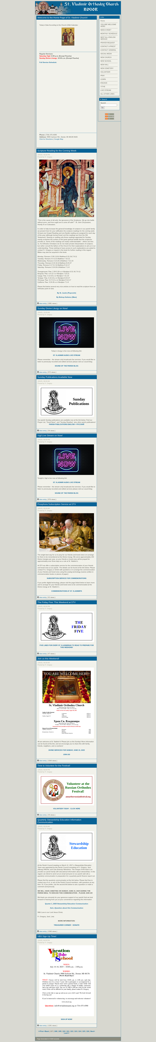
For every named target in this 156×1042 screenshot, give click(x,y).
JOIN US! (66, 754)
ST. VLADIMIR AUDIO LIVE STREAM (66, 355)
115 (83, 1031)
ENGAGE (103, 83)
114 (79, 1031)
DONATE (76, 925)
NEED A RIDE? (105, 30)
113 (75, 1031)
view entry (43, 303)
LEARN (103, 79)
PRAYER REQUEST (107, 43)
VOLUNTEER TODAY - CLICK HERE (66, 809)
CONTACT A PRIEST (108, 46)
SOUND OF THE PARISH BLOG (66, 366)
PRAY (102, 76)
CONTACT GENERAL (108, 50)
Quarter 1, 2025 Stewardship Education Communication (66, 904)
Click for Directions (46, 139)
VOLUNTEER (105, 72)
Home (102, 21)
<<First (41, 1031)
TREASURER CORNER (62, 925)
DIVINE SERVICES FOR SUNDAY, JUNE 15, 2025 (67, 750)
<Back (46, 1031)
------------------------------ (109, 23)
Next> (92, 1031)
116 (87, 1031)
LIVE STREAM (105, 90)
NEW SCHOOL (105, 61)
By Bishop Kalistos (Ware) (66, 297)
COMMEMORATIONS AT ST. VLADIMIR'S (66, 591)
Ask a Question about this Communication (66, 908)
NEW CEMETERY (106, 68)
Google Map (58, 139)
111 (68, 1031)
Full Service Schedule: (48, 62)
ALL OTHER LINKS (107, 94)
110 (64, 1031)
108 (55, 1031)
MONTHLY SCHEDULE (108, 33)
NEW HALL (104, 65)
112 (71, 1031)
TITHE (102, 86)
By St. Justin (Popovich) (66, 293)
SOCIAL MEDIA (106, 54)
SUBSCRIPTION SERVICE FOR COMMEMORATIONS (66, 578)
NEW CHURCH (105, 57)
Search (104, 99)
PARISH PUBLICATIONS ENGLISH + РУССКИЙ (66, 424)
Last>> (66, 1033)
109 (59, 1031)
